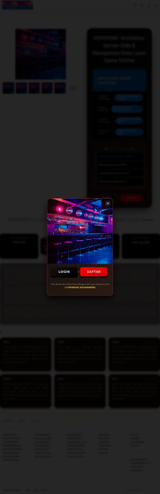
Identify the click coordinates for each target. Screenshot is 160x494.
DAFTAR (94, 271)
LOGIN (64, 271)
